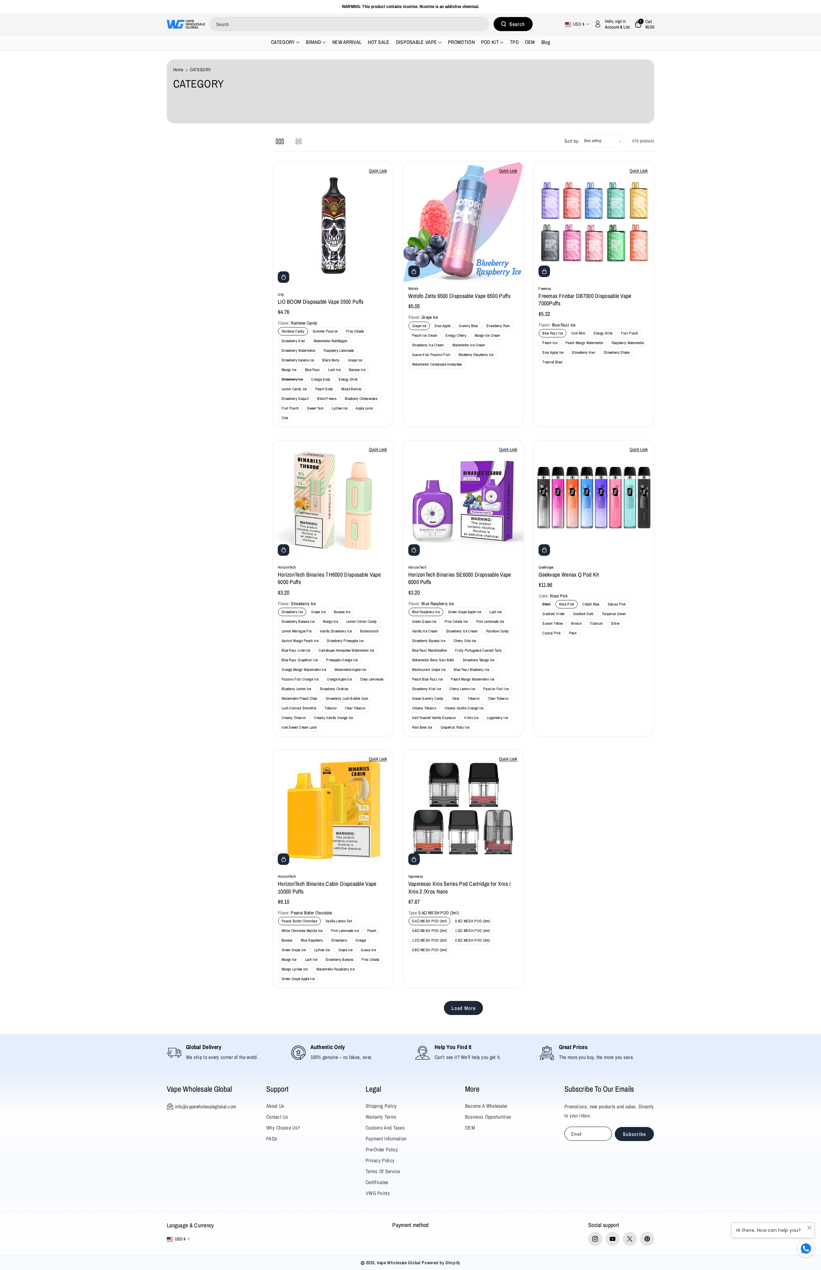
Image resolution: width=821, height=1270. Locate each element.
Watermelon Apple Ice (350, 669)
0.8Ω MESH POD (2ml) (429, 930)
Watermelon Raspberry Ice (335, 969)
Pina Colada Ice (456, 621)
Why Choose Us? (283, 1127)
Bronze (577, 624)
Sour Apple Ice (552, 352)
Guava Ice (368, 949)
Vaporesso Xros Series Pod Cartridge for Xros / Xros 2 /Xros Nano (459, 887)
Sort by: (572, 141)
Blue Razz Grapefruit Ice (300, 660)
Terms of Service (383, 1171)
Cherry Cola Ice (464, 640)
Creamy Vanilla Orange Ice (333, 717)
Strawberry (339, 940)
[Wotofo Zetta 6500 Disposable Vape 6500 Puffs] (463, 222)
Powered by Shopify (441, 1263)
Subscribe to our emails (599, 1089)
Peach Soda (324, 389)
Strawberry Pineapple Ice (345, 640)
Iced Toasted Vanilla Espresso (434, 717)
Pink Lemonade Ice (490, 621)
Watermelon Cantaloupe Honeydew (437, 364)
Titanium (597, 624)
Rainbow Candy (293, 331)
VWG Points (378, 1193)
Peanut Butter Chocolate (299, 921)
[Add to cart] (283, 277)
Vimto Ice (471, 717)
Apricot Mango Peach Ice (300, 640)
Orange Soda (320, 379)
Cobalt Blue (591, 604)
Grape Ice (355, 360)
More (472, 1089)
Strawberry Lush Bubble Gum (347, 698)
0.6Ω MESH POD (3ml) (472, 940)
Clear (456, 698)
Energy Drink (348, 379)
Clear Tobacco (355, 708)
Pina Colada (355, 331)
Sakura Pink (618, 604)
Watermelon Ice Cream (468, 345)
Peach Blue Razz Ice (427, 679)
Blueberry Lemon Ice (296, 688)
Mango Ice (289, 369)
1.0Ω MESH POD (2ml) (472, 930)
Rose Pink (567, 604)
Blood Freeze (326, 398)
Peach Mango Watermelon (584, 342)
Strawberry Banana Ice (298, 621)
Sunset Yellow (553, 624)
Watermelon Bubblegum (331, 340)
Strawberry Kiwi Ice (426, 688)
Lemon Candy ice (294, 389)
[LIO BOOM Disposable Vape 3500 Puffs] (333, 224)
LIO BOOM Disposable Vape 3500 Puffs (321, 301)
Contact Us (277, 1116)
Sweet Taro (315, 408)
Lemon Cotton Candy (361, 621)
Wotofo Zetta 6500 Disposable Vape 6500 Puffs (459, 296)
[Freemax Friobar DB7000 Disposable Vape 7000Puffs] (594, 222)
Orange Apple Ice (339, 679)
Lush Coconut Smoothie (299, 708)
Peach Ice (549, 342)
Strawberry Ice (293, 380)
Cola (285, 417)
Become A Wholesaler (486, 1105)
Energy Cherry (455, 335)
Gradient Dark (584, 614)
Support (277, 1089)
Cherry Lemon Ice (462, 688)
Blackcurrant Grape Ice (429, 669)
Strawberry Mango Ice (479, 660)
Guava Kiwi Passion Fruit (431, 354)
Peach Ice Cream (424, 335)
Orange (360, 940)
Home (178, 69)
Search (517, 24)
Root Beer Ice (422, 727)
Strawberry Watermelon (298, 350)
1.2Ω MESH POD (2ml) (429, 940)
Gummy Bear (468, 325)
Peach (372, 930)
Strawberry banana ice (298, 360)
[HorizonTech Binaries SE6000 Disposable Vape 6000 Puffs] (463, 500)
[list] (298, 141)
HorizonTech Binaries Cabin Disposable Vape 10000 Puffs (327, 887)
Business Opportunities (488, 1116)
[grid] (280, 141)
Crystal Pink (552, 633)
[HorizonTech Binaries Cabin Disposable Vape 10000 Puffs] (333, 810)
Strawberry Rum (498, 325)
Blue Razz (312, 369)
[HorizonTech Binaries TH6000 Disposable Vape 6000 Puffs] (333, 500)
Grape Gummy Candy (428, 698)
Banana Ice (357, 369)
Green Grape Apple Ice (464, 611)
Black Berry (330, 360)
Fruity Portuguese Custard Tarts (478, 650)
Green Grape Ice (424, 621)
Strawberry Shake (617, 352)
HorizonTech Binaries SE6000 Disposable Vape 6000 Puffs (459, 578)
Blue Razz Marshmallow (429, 650)
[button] (644, 24)
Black (547, 604)
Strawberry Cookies (334, 688)
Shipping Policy (381, 1105)
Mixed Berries (351, 389)
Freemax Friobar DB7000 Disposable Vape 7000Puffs (584, 299)
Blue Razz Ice (552, 333)
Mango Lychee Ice (295, 969)
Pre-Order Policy (382, 1149)
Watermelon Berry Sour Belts (433, 660)
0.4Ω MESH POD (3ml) (429, 921)
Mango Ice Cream (487, 335)
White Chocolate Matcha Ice (302, 930)
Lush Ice (334, 369)
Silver (616, 624)
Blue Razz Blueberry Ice (471, 669)
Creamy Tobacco (294, 717)
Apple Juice (364, 408)
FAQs (271, 1138)
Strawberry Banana (339, 959)
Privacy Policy (380, 1160)
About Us (275, 1105)
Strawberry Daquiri (295, 398)
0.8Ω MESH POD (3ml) (429, 949)
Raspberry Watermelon (628, 342)
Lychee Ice (339, 408)
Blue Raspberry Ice (426, 611)
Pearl (574, 633)
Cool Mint (578, 333)
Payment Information (386, 1138)
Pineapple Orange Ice (342, 660)
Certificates (377, 1182)
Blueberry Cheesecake (361, 398)
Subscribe (634, 1134)
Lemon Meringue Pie (296, 631)
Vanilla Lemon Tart (339, 921)
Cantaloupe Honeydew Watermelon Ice (346, 650)
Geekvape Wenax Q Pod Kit (568, 574)
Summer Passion (325, 331)
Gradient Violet (554, 614)
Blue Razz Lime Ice (296, 650)
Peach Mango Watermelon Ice (472, 679)
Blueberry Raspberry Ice (476, 354)
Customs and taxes (385, 1127)
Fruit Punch (290, 408)
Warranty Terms (381, 1116)
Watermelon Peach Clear (299, 698)
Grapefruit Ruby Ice (455, 727)
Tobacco (330, 708)
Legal (373, 1089)
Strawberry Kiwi (293, 340)
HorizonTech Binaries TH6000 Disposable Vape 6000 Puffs (329, 578)
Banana (287, 940)
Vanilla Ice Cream (425, 631)
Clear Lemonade (371, 679)
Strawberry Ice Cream (428, 345)
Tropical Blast (552, 362)
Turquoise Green (615, 614)
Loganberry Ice (497, 717)
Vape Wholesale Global (199, 1089)
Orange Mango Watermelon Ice (304, 669)
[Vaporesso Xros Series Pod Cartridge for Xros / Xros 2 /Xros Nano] (463, 810)
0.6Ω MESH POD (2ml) (472, 921)
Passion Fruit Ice (496, 688)
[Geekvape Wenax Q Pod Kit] (594, 500)
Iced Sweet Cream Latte (299, 727)
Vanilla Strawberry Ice (336, 631)
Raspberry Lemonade (339, 350)
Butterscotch (369, 631)
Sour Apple (442, 325)
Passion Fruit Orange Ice (300, 679)
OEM (470, 1127)
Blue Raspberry (312, 940)
